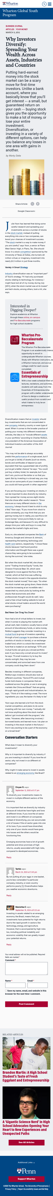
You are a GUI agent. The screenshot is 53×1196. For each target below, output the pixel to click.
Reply (8, 857)
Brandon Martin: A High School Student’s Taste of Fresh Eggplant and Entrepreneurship (26, 1077)
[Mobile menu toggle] (49, 4)
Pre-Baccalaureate (22, 321)
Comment (10, 960)
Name (8, 981)
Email (30, 981)
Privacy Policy (10, 1189)
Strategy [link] (24, 267)
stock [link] (12, 243)
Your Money (22, 30)
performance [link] (21, 457)
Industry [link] (9, 274)
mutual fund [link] (10, 634)
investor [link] (35, 419)
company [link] (13, 425)
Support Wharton (26, 1179)
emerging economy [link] (25, 773)
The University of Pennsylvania (36, 1186)
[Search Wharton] (44, 4)
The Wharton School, (16, 1186)
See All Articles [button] (26, 1143)
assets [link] (44, 435)
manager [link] (23, 638)
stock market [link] (17, 233)
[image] (30, 203)
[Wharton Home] (10, 4)
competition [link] (25, 252)
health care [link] (10, 544)
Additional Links (25, 1163)
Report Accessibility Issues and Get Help (33, 1189)
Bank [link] (41, 535)
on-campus (35, 318)
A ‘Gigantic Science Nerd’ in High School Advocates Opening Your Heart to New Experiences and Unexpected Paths (26, 1128)
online (26, 318)
